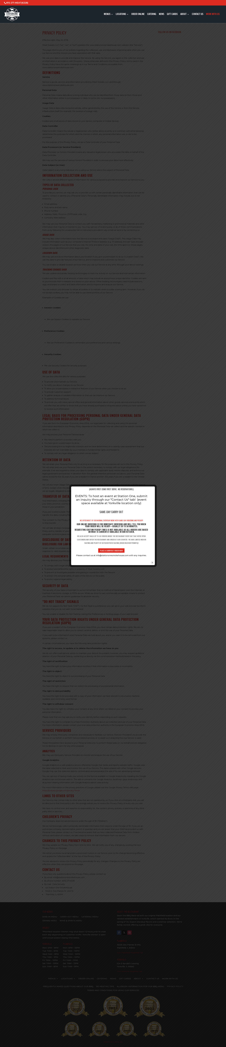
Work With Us (213, 14)
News (161, 14)
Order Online (138, 14)
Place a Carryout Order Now (111, 550)
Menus (107, 14)
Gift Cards (172, 14)
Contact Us (197, 14)
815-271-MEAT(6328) (17, 3)
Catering (151, 14)
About (183, 14)
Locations (121, 14)
